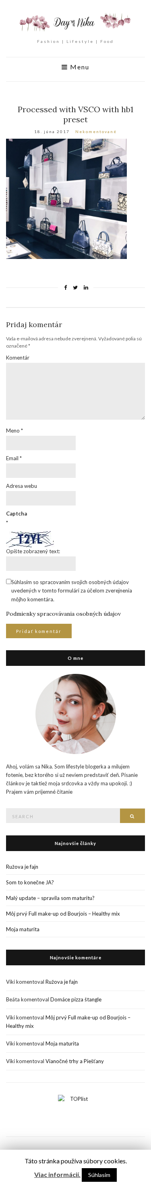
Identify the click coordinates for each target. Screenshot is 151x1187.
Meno (14, 430)
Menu (78, 67)
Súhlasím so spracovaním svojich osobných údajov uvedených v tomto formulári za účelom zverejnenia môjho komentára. (71, 590)
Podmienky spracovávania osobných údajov (63, 613)
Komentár (17, 357)
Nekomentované (96, 131)
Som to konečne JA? (30, 882)
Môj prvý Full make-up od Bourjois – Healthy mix (63, 913)
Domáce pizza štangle (75, 999)
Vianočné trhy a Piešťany (75, 1061)
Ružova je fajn (22, 866)
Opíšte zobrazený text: (33, 551)
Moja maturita (22, 929)
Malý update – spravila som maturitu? (50, 898)
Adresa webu (21, 486)
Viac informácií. (57, 1174)
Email (14, 458)
